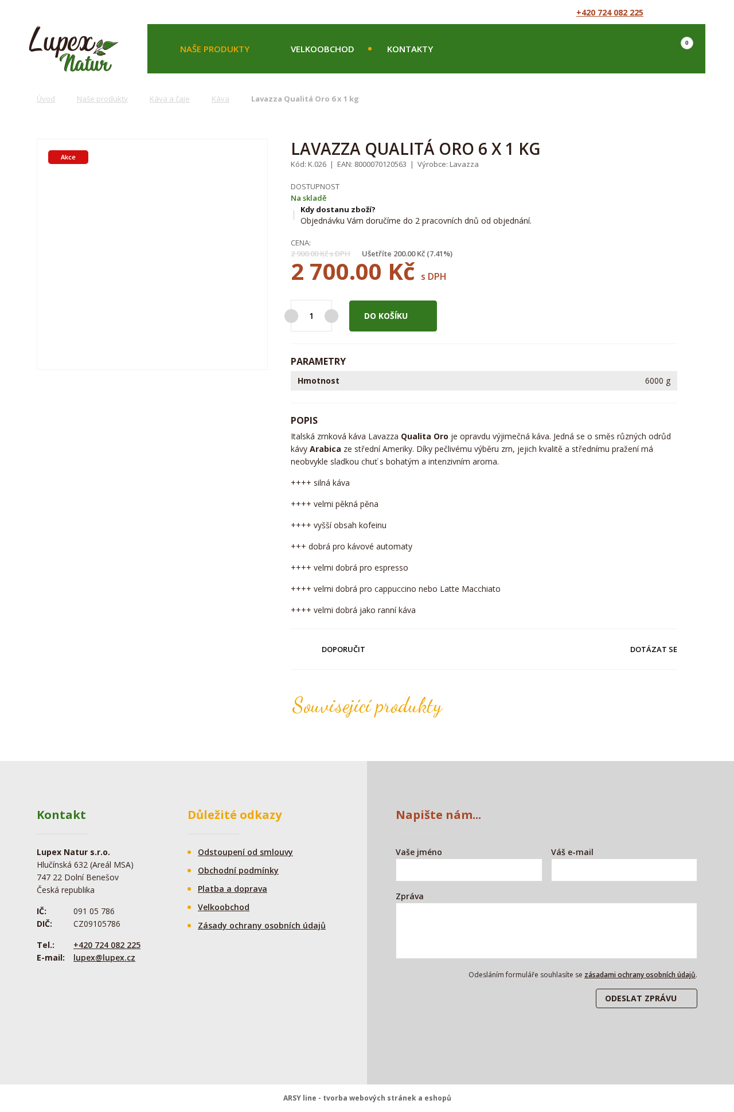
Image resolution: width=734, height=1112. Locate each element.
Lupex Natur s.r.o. (74, 49)
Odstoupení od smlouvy (245, 851)
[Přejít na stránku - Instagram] (692, 12)
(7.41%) (439, 253)
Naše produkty (214, 48)
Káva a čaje (170, 98)
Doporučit (343, 649)
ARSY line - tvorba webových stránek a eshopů (367, 1098)
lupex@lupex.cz (104, 957)
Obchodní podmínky (238, 870)
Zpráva (410, 896)
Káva (220, 98)
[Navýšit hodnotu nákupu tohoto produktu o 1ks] (331, 316)
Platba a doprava (232, 888)
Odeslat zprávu (641, 998)
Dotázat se (653, 649)
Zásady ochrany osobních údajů (262, 925)
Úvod (46, 98)
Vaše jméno (419, 851)
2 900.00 (304, 253)
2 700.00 (336, 271)
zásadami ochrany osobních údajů (640, 975)
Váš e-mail (572, 851)
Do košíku (386, 315)
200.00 (404, 253)
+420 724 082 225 (609, 12)
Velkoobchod (322, 48)
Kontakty (410, 48)
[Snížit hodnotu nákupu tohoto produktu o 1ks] (291, 316)
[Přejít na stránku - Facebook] (671, 12)
